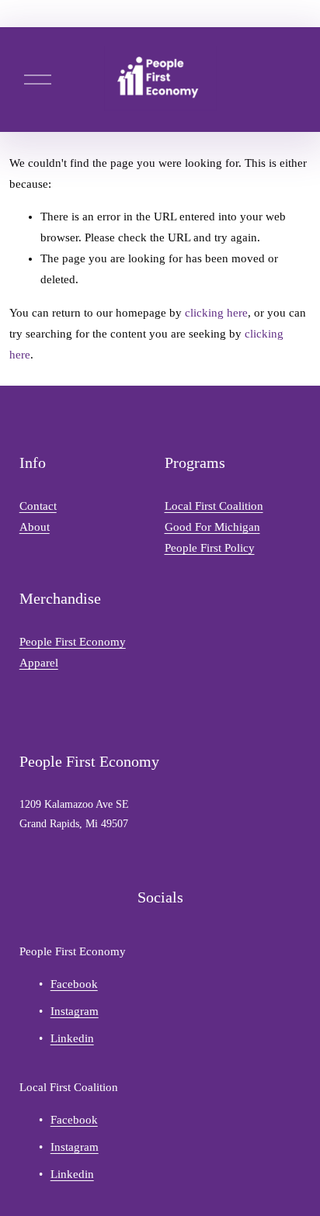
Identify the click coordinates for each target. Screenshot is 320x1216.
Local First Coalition (214, 506)
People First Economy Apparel (72, 652)
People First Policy (210, 548)
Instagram (74, 1011)
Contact (38, 506)
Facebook (74, 984)
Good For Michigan (212, 527)
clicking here (216, 313)
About (34, 527)
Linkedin (72, 1038)
